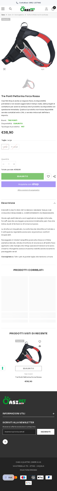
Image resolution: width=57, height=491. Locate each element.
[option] (28, 45)
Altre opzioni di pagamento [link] (29, 190)
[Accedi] (46, 8)
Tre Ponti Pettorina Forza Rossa (28, 377)
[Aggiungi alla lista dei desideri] (48, 176)
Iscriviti (46, 432)
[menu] (3, 8)
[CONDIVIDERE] (54, 176)
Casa (3, 15)
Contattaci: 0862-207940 (30, 3)
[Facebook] (5, 441)
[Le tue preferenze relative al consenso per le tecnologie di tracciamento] (2, 368)
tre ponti (12, 120)
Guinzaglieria (19, 15)
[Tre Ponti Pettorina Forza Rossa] (28, 353)
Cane (9, 15)
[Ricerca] (10, 8)
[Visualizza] (40, 346)
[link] (14, 316)
